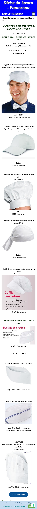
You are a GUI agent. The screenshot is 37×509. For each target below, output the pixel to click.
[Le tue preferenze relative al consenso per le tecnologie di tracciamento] (33, 505)
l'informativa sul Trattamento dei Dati (14, 506)
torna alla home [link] (18, 494)
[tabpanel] (18, 42)
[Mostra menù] (33, 14)
